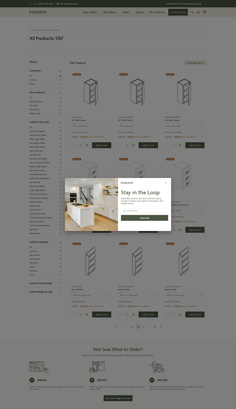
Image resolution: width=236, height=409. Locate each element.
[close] (165, 182)
